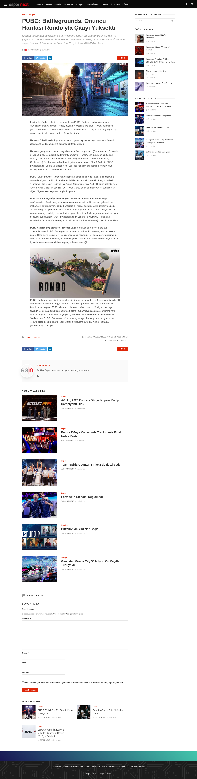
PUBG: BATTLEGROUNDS (103, 337)
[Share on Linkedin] (50, 58)
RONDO (118, 337)
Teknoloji (107, 5)
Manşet (79, 5)
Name (25, 653)
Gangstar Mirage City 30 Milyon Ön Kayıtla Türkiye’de (90, 563)
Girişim (58, 5)
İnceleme (68, 5)
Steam (125, 337)
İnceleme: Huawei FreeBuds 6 (159, 83)
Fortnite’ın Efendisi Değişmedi (82, 497)
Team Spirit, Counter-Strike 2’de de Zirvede (90, 464)
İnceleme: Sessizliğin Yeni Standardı (157, 36)
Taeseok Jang (123, 340)
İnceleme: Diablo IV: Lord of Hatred (158, 48)
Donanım (39, 5)
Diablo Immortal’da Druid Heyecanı (156, 72)
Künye (125, 5)
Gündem (64, 525)
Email (25, 663)
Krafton (89, 337)
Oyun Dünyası (92, 5)
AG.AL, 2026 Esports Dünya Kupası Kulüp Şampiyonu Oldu (90, 402)
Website (25, 672)
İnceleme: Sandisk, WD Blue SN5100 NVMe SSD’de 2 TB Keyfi (160, 60)
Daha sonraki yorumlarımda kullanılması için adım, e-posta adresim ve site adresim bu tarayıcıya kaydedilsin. (74, 682)
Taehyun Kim (111, 340)
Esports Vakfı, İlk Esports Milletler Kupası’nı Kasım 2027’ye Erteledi (51, 733)
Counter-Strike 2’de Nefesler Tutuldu (107, 712)
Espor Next (33, 50)
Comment (26, 618)
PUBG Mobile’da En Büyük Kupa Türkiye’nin (55, 712)
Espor (49, 5)
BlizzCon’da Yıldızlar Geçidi (80, 529)
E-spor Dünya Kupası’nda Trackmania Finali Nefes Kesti (91, 434)
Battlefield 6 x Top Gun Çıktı (158, 152)
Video (117, 5)
